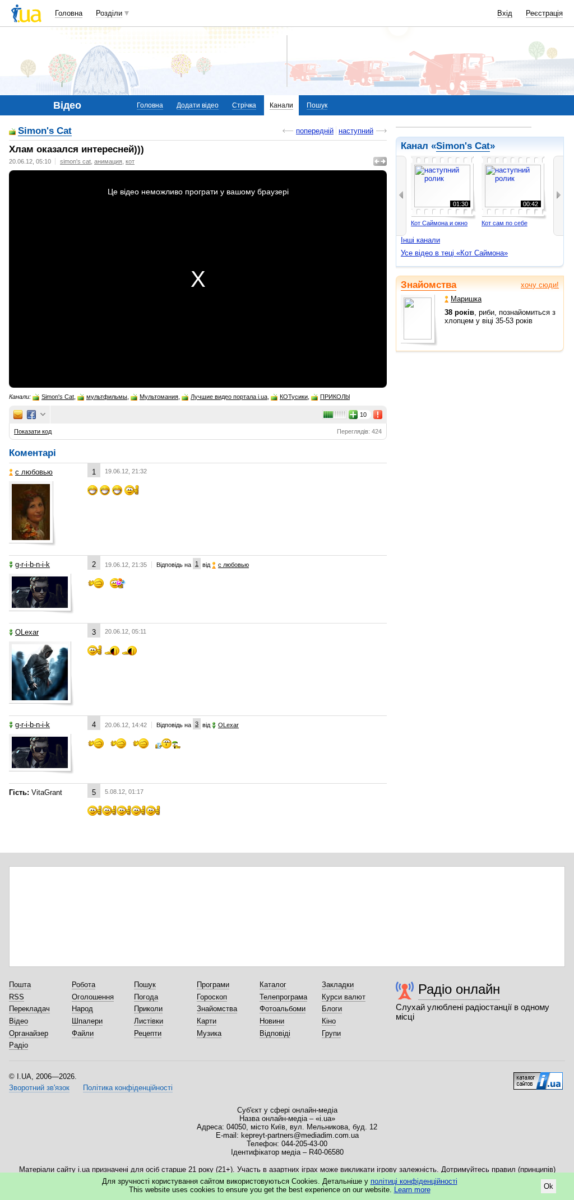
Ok (548, 1186)
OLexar (27, 632)
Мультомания (159, 396)
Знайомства (428, 285)
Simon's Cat (45, 131)
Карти (206, 1021)
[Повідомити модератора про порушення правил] (378, 414)
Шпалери (87, 1021)
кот (130, 161)
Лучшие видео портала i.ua (229, 396)
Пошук (317, 105)
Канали (281, 105)
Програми (213, 984)
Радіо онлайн (459, 989)
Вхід (504, 13)
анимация (108, 161)
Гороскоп (212, 997)
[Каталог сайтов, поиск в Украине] (538, 1076)
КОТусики (294, 396)
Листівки (148, 1021)
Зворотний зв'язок (39, 1087)
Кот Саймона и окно (439, 223)
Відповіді (275, 1033)
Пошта (20, 984)
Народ (82, 1008)
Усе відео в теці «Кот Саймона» (454, 253)
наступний (356, 131)
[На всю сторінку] (380, 161)
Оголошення (93, 997)
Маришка (466, 299)
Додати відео (198, 105)
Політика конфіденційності (128, 1087)
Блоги (332, 1008)
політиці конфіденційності (414, 1181)
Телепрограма (283, 997)
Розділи (109, 13)
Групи (331, 1033)
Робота (83, 984)
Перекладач (29, 1008)
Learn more (412, 1189)
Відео (18, 1021)
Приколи (148, 1008)
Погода (146, 997)
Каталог (273, 984)
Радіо (18, 1045)
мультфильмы (106, 396)
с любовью (34, 472)
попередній (315, 131)
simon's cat (75, 161)
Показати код (33, 431)
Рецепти (147, 1033)
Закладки (338, 984)
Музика (209, 1033)
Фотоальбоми (282, 1008)
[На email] (17, 414)
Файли (83, 1033)
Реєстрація (544, 13)
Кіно (329, 1021)
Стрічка (244, 105)
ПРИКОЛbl (335, 396)
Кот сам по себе (504, 223)
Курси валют (343, 997)
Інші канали (420, 240)
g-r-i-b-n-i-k (32, 564)
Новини (272, 1021)
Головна (68, 13)
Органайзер (28, 1033)
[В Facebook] (31, 414)
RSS (16, 997)
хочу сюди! (540, 285)
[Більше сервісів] (42, 414)
